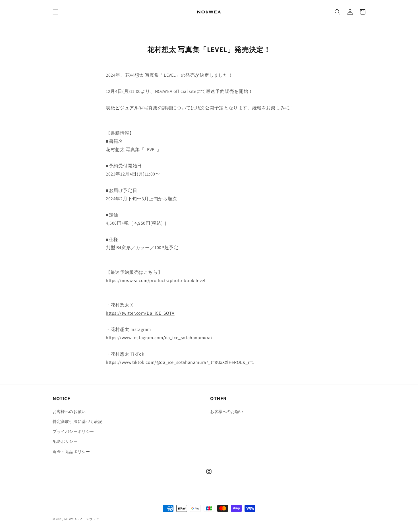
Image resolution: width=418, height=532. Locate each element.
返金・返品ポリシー (71, 451)
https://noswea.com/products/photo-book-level (155, 280)
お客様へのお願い (69, 411)
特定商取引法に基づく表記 (77, 421)
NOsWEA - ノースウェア (82, 519)
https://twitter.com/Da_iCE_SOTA (140, 313)
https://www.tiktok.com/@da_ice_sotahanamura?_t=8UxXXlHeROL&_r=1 (180, 362)
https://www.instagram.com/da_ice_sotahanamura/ (159, 338)
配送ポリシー (65, 441)
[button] (55, 12)
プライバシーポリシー (73, 431)
